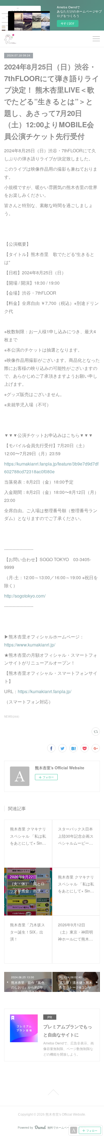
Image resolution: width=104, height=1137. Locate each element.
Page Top (52, 1092)
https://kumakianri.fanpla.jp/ (44, 691)
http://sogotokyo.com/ (24, 596)
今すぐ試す (68, 23)
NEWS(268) (11, 716)
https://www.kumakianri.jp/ (29, 644)
